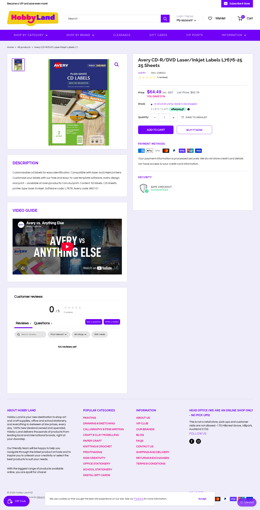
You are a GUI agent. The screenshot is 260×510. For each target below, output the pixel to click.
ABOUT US (143, 417)
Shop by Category (29, 35)
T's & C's (138, 499)
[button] (194, 117)
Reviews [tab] (23, 323)
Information (232, 35)
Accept (202, 499)
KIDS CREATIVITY (94, 458)
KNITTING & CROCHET (97, 446)
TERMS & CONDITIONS (150, 463)
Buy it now (194, 130)
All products (24, 47)
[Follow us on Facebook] (191, 441)
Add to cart (156, 130)
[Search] (165, 18)
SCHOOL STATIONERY (97, 469)
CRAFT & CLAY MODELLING (101, 435)
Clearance (122, 35)
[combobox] (113, 18)
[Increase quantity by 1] (173, 117)
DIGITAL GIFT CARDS (96, 475)
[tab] (43, 323)
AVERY (142, 73)
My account (185, 20)
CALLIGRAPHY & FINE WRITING (103, 429)
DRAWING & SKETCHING (99, 423)
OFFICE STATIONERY (96, 463)
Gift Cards (158, 35)
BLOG (140, 435)
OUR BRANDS (145, 429)
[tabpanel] (67, 358)
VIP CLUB (142, 423)
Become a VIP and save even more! (27, 3)
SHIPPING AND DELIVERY (152, 452)
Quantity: (143, 117)
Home (10, 47)
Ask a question (94, 322)
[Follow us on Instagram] (198, 441)
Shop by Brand (78, 35)
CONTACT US (145, 446)
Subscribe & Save (240, 3)
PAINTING (89, 417)
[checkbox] (99, 334)
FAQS (139, 440)
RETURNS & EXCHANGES (152, 458)
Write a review (112, 322)
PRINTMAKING (92, 452)
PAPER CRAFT (92, 440)
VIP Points (194, 35)
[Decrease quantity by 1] (154, 117)
